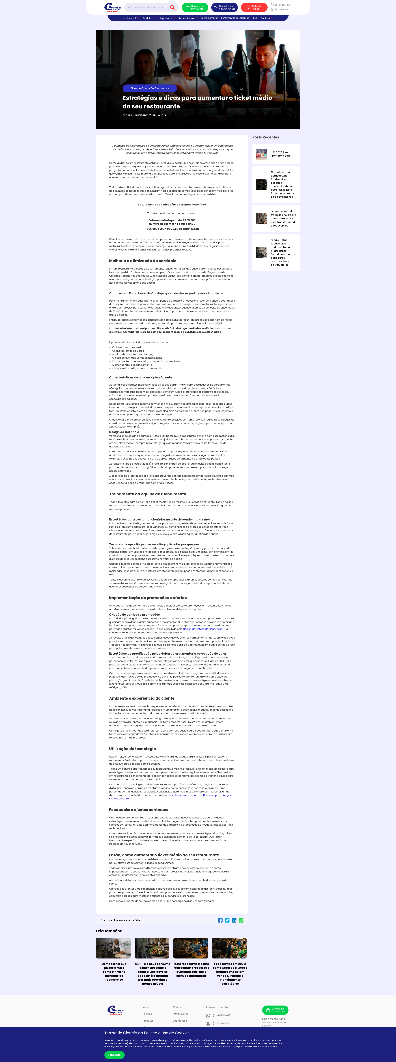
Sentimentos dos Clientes (235, 17)
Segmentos (166, 18)
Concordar (115, 1055)
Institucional (180, 1014)
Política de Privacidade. (265, 1046)
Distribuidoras (186, 18)
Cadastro (178, 1007)
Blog (255, 17)
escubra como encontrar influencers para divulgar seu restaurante (170, 797)
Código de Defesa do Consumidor (203, 629)
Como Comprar (209, 17)
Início (145, 1007)
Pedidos (147, 1014)
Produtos (148, 18)
